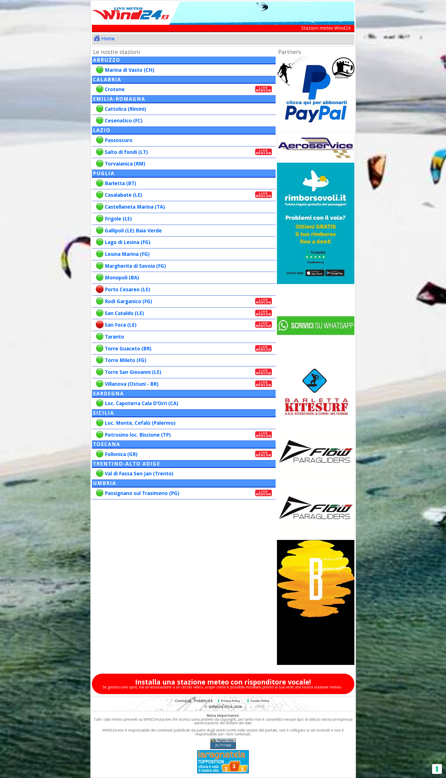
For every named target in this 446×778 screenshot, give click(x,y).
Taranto (114, 336)
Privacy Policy (230, 701)
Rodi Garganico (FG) (128, 301)
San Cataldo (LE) (124, 313)
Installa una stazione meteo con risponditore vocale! (223, 682)
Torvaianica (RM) (125, 163)
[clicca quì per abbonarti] (315, 129)
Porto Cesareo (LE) (127, 289)
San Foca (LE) (121, 324)
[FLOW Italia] (315, 480)
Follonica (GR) (121, 454)
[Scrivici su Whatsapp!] (315, 361)
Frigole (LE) (118, 218)
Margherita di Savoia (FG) (135, 266)
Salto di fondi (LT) (126, 152)
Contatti (183, 700)
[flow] (315, 537)
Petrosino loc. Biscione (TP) (138, 434)
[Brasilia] (315, 663)
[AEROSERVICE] (315, 159)
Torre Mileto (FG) (125, 360)
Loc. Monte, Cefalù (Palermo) (140, 423)
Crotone (115, 89)
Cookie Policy (259, 701)
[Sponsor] (315, 282)
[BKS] (315, 424)
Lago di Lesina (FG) (127, 242)
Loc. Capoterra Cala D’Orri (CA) (141, 403)
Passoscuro (118, 140)
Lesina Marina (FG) (127, 254)
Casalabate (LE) (123, 195)
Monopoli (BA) (122, 277)
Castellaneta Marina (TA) (135, 206)
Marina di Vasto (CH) (129, 70)
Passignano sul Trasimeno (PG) (142, 493)
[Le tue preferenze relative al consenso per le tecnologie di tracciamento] (437, 769)
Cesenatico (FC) (123, 120)
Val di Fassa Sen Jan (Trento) (139, 473)
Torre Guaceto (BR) (128, 348)
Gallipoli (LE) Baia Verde (133, 230)
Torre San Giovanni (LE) (133, 372)
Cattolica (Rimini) (125, 109)
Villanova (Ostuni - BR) (131, 384)
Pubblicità (203, 700)
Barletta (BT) (120, 183)
